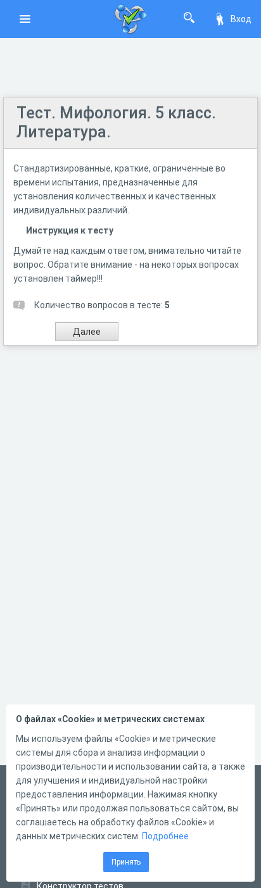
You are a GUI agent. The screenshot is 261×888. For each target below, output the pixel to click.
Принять (126, 862)
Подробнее (165, 836)
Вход (241, 19)
